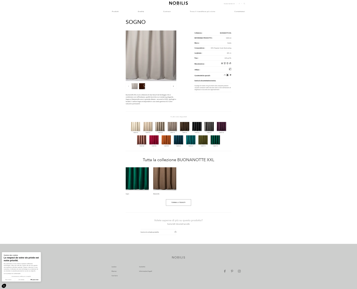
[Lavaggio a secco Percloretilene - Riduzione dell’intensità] (227, 64)
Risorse (114, 271)
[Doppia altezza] (225, 75)
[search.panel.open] (244, 4)
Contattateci (239, 11)
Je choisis (21, 279)
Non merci (8, 279)
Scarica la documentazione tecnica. (205, 80)
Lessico (114, 267)
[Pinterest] (232, 271)
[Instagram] (239, 271)
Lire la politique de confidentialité (12, 273)
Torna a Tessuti (178, 202)
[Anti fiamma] (227, 75)
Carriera (115, 276)
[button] (4, 286)
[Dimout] (230, 75)
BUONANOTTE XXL (225, 33)
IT (239, 3)
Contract (167, 11)
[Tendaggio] (230, 70)
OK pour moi (34, 279)
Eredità (141, 11)
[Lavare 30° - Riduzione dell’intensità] (225, 64)
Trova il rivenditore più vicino (202, 11)
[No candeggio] (222, 64)
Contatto (142, 267)
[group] (135, 86)
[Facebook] (224, 271)
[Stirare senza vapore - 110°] (230, 64)
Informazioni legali (145, 271)
